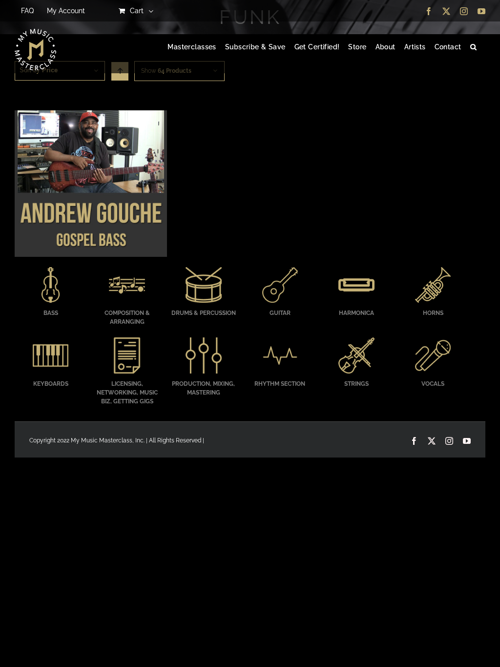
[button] (473, 47)
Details (90, 185)
